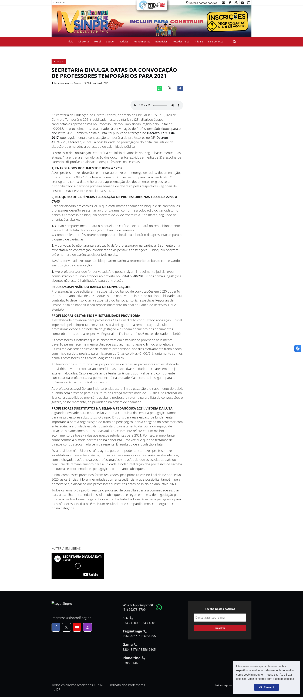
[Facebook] (180, 88)
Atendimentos (142, 41)
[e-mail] (223, 2)
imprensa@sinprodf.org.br (71, 618)
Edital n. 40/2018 (133, 276)
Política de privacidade (226, 685)
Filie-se (199, 41)
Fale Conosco (215, 41)
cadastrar (220, 627)
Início (70, 41)
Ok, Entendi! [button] (266, 687)
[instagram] (248, 2)
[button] (295, 679)
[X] (236, 2)
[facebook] (229, 2)
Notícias (123, 41)
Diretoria (83, 41)
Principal (58, 61)
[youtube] (242, 2)
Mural (97, 41)
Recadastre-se (181, 41)
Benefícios (161, 41)
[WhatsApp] (159, 88)
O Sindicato (59, 2)
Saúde (110, 41)
